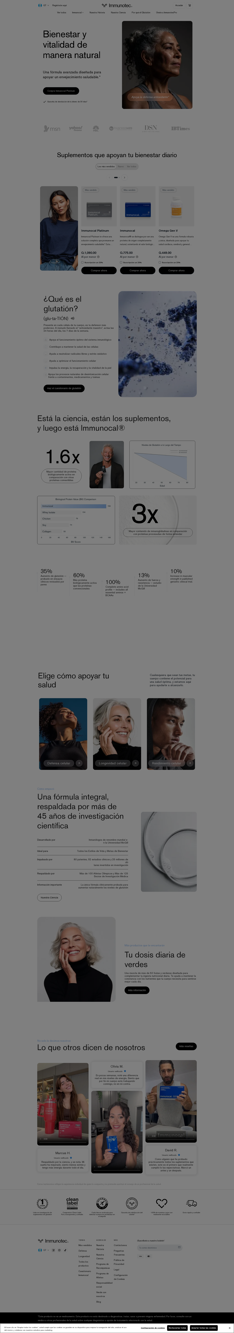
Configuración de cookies (153, 1328)
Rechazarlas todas (177, 1328)
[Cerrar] (230, 1328)
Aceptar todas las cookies (203, 1328)
